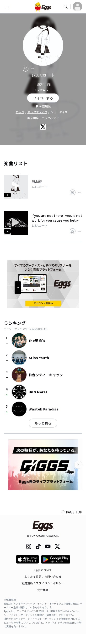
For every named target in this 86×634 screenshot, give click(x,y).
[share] (25, 69)
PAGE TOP (74, 512)
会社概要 (43, 590)
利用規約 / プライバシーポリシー (43, 583)
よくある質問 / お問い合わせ (43, 576)
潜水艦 (37, 181)
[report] (32, 69)
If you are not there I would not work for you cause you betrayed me (57, 218)
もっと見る (43, 423)
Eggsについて (43, 570)
